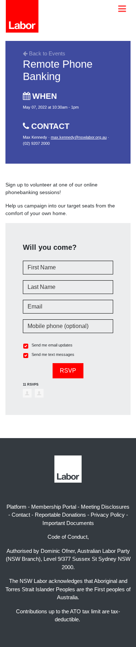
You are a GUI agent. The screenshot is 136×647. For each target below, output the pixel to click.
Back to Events (46, 53)
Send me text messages (53, 354)
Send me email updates (52, 345)
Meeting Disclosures (105, 507)
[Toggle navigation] (122, 9)
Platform (16, 507)
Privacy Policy (108, 515)
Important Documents (68, 523)
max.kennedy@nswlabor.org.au (79, 137)
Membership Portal (53, 507)
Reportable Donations (60, 515)
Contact (21, 515)
